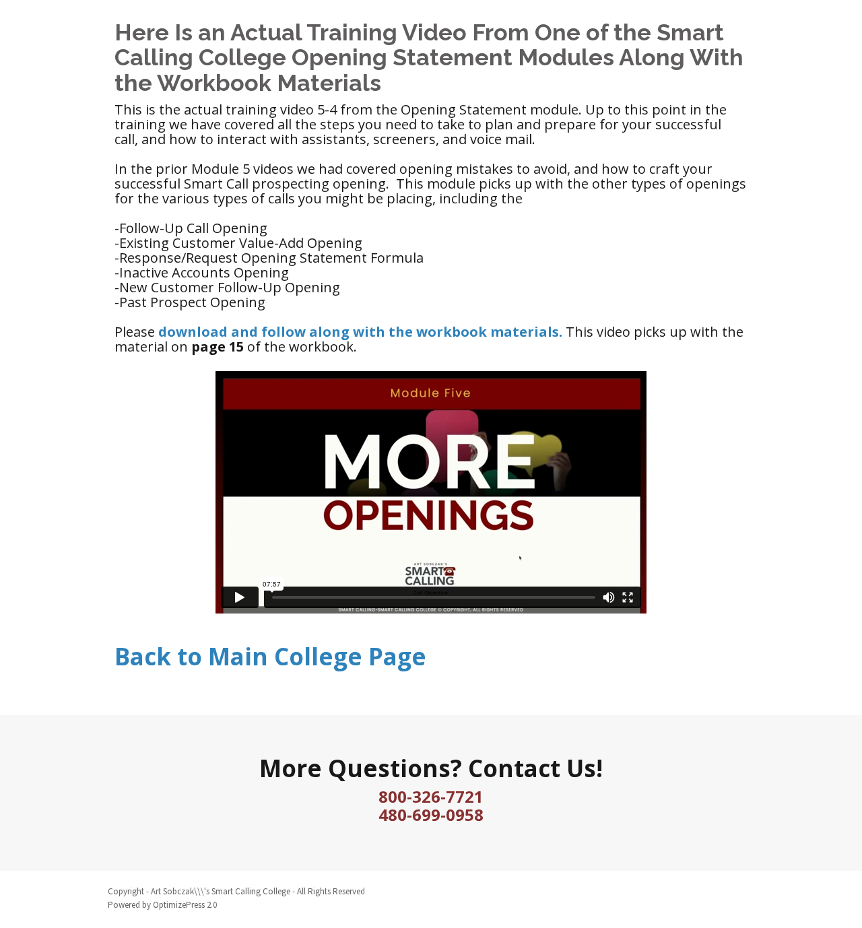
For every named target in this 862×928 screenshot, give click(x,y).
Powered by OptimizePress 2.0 (162, 904)
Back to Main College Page (270, 656)
